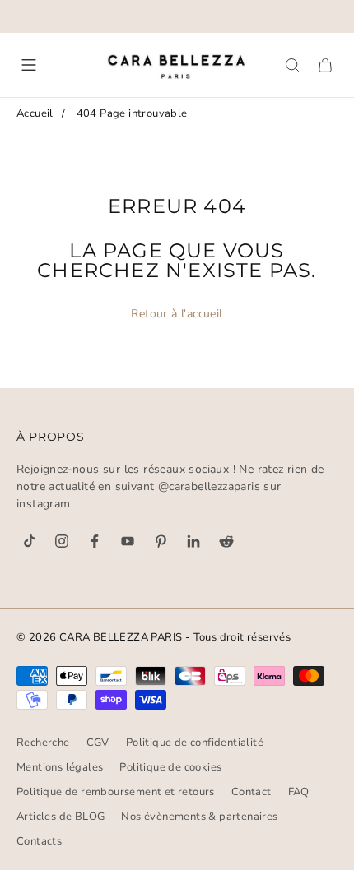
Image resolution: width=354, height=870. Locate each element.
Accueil (35, 113)
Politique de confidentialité (194, 742)
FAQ (299, 791)
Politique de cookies (170, 767)
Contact (251, 791)
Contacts (39, 841)
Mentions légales (59, 767)
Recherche (43, 742)
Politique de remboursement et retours (115, 791)
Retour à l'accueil (176, 314)
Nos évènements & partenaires (199, 816)
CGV (97, 742)
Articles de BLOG (60, 816)
